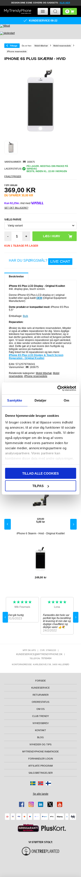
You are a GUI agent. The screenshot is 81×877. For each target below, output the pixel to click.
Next (73, 524)
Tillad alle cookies (40, 473)
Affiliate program (40, 765)
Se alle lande (40, 793)
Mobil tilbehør (44, 373)
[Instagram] (31, 804)
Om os (40, 709)
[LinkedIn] (40, 804)
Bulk (25, 316)
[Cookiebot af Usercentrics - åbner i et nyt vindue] (57, 388)
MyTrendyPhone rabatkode (40, 751)
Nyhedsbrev (41, 723)
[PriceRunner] (28, 828)
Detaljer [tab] (40, 400)
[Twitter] (50, 804)
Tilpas (38, 486)
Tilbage (13, 45)
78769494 (46, 658)
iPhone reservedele (35, 376)
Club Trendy (40, 716)
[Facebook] (21, 804)
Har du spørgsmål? (39, 261)
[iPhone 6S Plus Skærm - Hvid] (11, 147)
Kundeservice (40, 687)
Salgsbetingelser (41, 773)
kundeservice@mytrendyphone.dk (39, 654)
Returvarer (41, 695)
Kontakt (40, 730)
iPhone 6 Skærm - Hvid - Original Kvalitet (41, 533)
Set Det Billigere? (16, 207)
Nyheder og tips (40, 744)
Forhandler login (40, 758)
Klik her (65, 3)
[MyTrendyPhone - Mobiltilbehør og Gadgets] (17, 11)
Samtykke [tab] (14, 400)
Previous (7, 524)
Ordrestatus (40, 702)
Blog (40, 737)
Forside (40, 680)
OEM (39, 297)
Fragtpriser (12, 176)
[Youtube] (59, 804)
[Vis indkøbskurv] (70, 11)
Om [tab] (66, 400)
